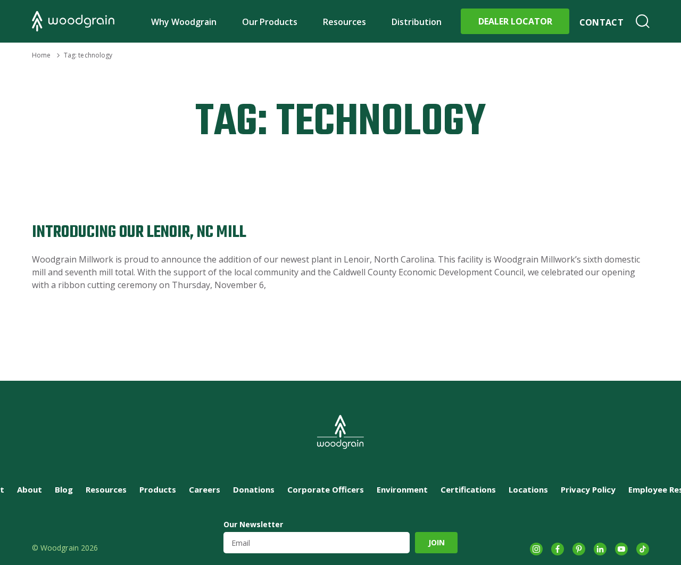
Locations (528, 489)
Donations (254, 489)
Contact (601, 22)
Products (157, 489)
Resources (344, 22)
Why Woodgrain (184, 22)
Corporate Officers (325, 489)
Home (41, 55)
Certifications (468, 489)
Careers (204, 489)
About (29, 489)
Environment (402, 489)
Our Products (270, 22)
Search (643, 21)
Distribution (417, 22)
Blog (64, 489)
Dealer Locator (515, 21)
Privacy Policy (588, 489)
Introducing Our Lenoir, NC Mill (139, 232)
